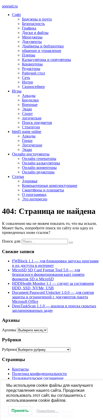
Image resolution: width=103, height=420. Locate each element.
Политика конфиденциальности (39, 374)
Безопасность (33, 23)
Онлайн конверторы (39, 167)
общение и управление (41, 50)
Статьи (18, 176)
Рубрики (9, 349)
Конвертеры (32, 64)
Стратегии (31, 127)
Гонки (27, 140)
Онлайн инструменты (31, 154)
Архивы (9, 330)
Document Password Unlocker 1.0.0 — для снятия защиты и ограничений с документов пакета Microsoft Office (53, 297)
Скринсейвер (33, 86)
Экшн (27, 109)
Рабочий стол (33, 73)
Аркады (29, 95)
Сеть (26, 77)
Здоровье (30, 181)
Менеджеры (32, 37)
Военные (30, 104)
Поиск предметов (37, 122)
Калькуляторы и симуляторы (46, 59)
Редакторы (31, 68)
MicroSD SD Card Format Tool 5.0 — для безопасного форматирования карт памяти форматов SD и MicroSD (48, 274)
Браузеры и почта (37, 19)
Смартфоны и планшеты (43, 190)
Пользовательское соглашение (38, 378)
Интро (27, 82)
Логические (32, 145)
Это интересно (34, 199)
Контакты (20, 369)
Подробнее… (47, 411)
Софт (16, 14)
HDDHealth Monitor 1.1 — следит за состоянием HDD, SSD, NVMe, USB (53, 285)
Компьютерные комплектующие (49, 185)
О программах (34, 194)
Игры (17, 91)
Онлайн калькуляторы (41, 163)
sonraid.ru (10, 6)
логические (32, 118)
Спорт (27, 113)
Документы (32, 41)
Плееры (28, 55)
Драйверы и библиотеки (43, 46)
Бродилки (30, 100)
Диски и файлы (35, 32)
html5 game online (26, 131)
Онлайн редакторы (38, 172)
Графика (29, 28)
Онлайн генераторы (39, 158)
